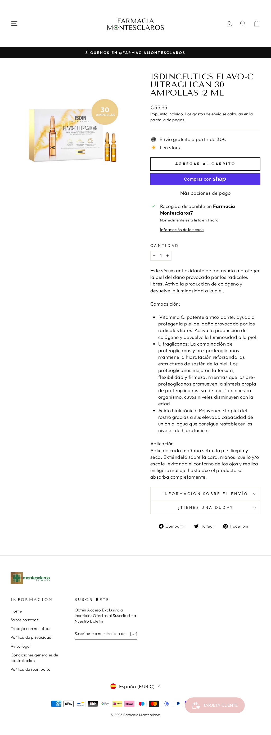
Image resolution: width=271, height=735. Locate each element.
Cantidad (164, 245)
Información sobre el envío (205, 493)
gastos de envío (207, 113)
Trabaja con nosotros (30, 628)
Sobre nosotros (24, 619)
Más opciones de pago (205, 193)
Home (16, 611)
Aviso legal (21, 646)
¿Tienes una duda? (205, 507)
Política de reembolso (31, 669)
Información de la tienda (182, 229)
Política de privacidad (31, 637)
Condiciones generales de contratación (34, 657)
